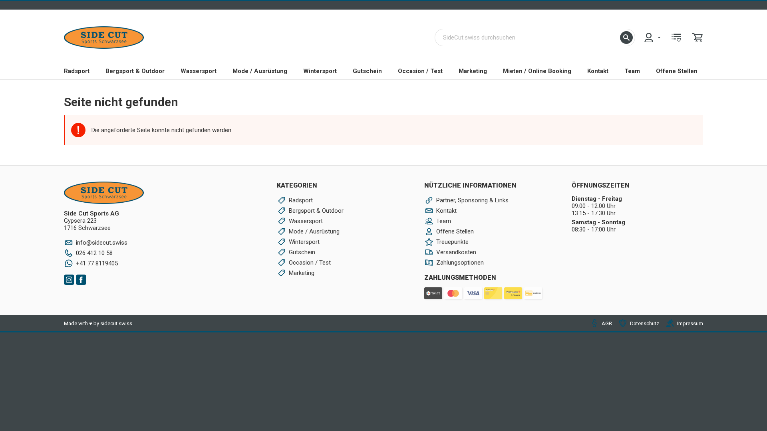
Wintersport (320, 71)
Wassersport (199, 71)
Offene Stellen (676, 71)
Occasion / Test (420, 71)
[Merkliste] (676, 37)
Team (632, 71)
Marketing (473, 71)
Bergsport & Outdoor (135, 71)
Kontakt (597, 71)
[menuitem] (652, 37)
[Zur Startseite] (104, 37)
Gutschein (367, 71)
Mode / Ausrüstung (259, 71)
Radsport (76, 71)
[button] (626, 37)
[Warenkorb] (697, 37)
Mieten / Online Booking (537, 71)
